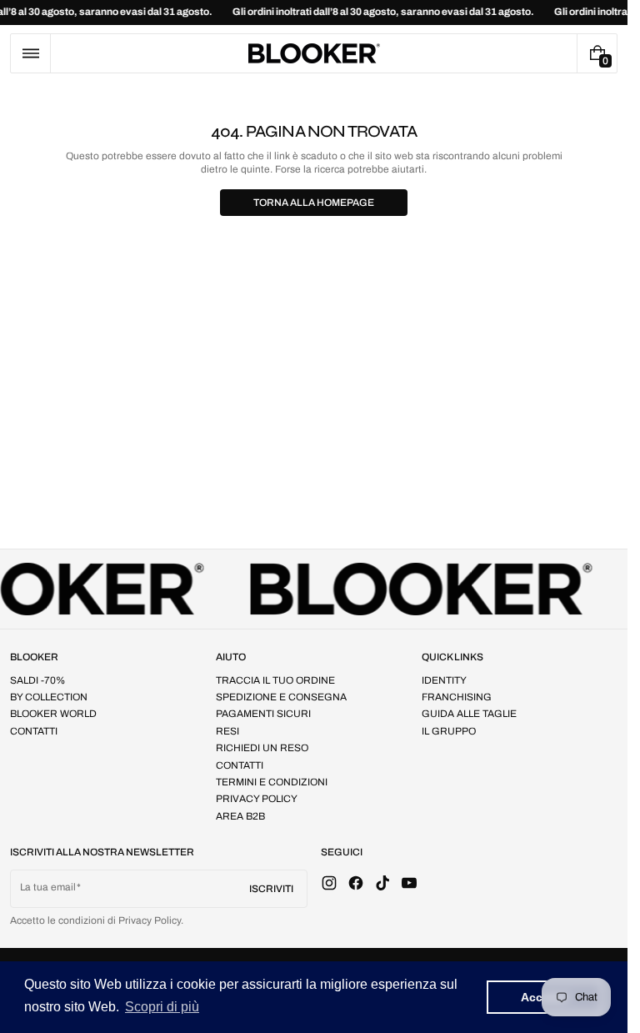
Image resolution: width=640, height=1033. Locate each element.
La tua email (48, 887)
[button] (30, 53)
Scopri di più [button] (162, 1007)
